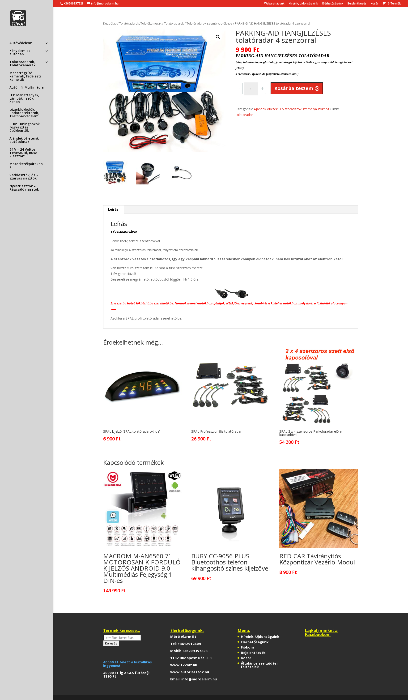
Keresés (111, 643)
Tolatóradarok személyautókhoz (209, 23)
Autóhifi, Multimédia (26, 88)
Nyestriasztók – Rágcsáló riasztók (24, 188)
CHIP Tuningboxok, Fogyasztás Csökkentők (25, 127)
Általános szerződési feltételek (259, 665)
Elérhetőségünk (332, 3)
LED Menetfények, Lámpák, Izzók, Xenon (24, 99)
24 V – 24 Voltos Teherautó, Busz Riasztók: (23, 153)
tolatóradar (244, 114)
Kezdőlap (110, 23)
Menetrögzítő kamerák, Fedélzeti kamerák (25, 76)
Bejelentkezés (357, 3)
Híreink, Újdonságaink (303, 3)
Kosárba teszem (293, 88)
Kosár (374, 3)
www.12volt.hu (183, 664)
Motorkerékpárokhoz (26, 165)
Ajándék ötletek (266, 109)
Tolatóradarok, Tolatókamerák (22, 63)
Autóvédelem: (20, 43)
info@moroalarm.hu (199, 679)
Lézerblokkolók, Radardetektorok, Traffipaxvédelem (24, 113)
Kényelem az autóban (19, 52)
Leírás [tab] (113, 209)
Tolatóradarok (174, 23)
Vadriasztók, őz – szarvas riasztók (23, 176)
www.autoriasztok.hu (189, 672)
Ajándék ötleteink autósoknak (24, 140)
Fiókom (247, 647)
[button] (218, 37)
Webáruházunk (274, 3)
